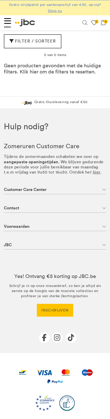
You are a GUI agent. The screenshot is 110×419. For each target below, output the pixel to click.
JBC (8, 244)
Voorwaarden (16, 226)
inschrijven (55, 310)
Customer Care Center (25, 189)
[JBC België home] (25, 22)
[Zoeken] (85, 22)
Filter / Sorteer (35, 41)
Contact (11, 208)
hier (34, 72)
